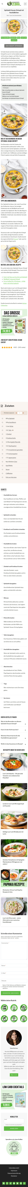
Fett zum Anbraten (11, 477)
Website (3, 981)
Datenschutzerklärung (14, 1173)
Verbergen (5, 87)
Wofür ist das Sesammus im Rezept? (12, 744)
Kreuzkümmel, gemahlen (15, 450)
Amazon (15, 239)
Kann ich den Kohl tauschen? (10, 729)
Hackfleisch (12, 422)
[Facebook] (3, 1183)
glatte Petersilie (15, 442)
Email (5, 1119)
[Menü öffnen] (25, 4)
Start (8, 15)
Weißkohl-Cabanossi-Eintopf (12, 279)
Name (3, 965)
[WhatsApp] (24, 1183)
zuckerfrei (14, 40)
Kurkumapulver (13, 454)
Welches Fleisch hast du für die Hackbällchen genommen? (10, 737)
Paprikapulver (12, 446)
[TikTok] (10, 1183)
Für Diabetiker (5, 37)
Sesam (7, 469)
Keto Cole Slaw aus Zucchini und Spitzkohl (15, 277)
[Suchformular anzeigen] (2, 4)
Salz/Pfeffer (9, 465)
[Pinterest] (21, 1183)
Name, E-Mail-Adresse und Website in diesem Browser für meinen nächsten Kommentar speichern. (14, 986)
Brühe (11, 426)
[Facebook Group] (17, 1183)
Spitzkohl (11, 418)
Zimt (15, 461)
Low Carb (24, 37)
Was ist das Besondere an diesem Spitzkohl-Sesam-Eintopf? (11, 722)
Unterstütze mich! (14, 1168)
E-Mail (3, 973)
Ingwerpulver (12, 457)
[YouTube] (14, 1183)
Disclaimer (14, 1176)
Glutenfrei (13, 37)
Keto (18, 37)
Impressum (14, 1170)
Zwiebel (9, 434)
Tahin (10, 430)
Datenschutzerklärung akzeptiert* (14, 1124)
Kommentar (5, 943)
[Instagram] (7, 1183)
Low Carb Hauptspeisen (15, 15)
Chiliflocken (9, 473)
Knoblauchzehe (11, 438)
